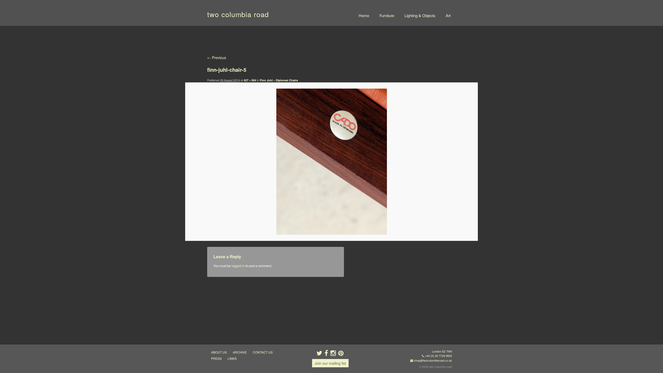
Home (364, 15)
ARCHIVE (240, 352)
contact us (263, 352)
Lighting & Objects (420, 15)
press (216, 358)
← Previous (216, 57)
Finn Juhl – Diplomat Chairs (279, 80)
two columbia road (238, 14)
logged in (238, 265)
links (232, 358)
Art (448, 15)
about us (219, 352)
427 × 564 (250, 80)
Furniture (386, 15)
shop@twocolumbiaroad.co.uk (433, 360)
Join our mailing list (330, 363)
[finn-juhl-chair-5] (331, 162)
